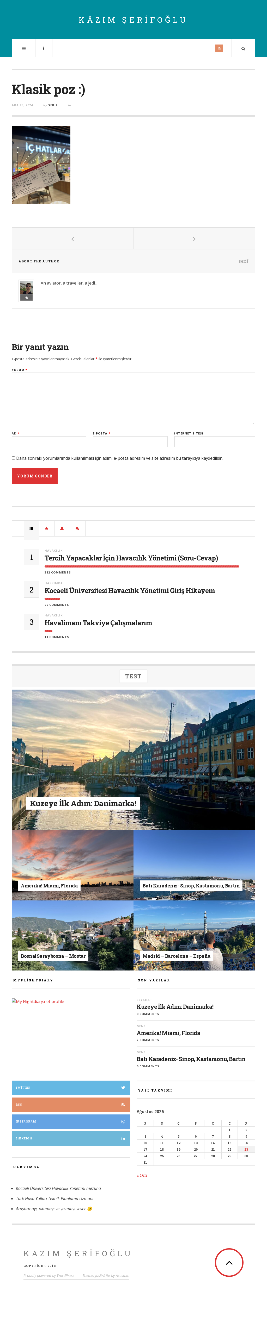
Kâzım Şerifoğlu (133, 20)
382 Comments (58, 572)
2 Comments (148, 1040)
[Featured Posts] (47, 528)
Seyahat (68, 794)
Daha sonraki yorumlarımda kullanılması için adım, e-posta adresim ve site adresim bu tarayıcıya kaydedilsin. (119, 458)
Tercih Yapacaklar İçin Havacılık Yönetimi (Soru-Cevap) (131, 558)
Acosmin (122, 1275)
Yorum (19, 369)
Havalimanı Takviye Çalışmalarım (98, 623)
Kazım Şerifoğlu (78, 1253)
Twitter (23, 1087)
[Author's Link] (26, 297)
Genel (58, 877)
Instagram (26, 1121)
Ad (15, 433)
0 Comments (148, 1014)
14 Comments (57, 637)
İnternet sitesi (188, 433)
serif (53, 105)
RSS (19, 1104)
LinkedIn (24, 1138)
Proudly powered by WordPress (48, 1275)
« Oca (142, 1175)
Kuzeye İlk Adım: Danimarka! (175, 1006)
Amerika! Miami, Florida (168, 1033)
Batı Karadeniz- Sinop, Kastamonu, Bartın (191, 1059)
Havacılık (54, 550)
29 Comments (57, 605)
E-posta (101, 433)
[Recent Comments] (78, 528)
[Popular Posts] (31, 528)
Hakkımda (54, 583)
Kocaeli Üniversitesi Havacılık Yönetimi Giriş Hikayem (130, 591)
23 (246, 1149)
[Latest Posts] (62, 528)
